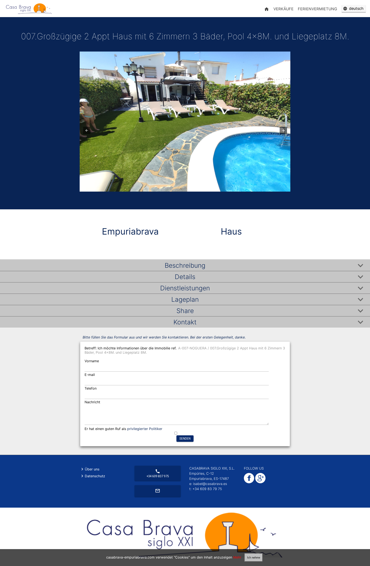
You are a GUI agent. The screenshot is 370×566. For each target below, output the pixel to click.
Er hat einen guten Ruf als (123, 429)
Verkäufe (283, 9)
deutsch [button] (356, 8)
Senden (185, 438)
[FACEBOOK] (249, 482)
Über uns (89, 469)
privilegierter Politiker (144, 429)
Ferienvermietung (317, 9)
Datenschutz (92, 476)
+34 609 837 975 (157, 473)
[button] (86, 130)
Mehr (237, 557)
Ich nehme (253, 557)
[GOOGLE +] (260, 482)
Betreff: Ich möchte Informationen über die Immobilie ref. (130, 348)
